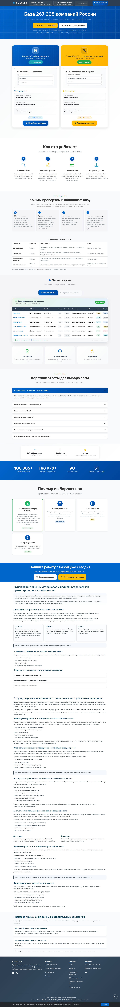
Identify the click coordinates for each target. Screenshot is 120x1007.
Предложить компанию (73, 973)
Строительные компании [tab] (71, 293)
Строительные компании (73, 577)
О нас (71, 965)
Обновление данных (75, 978)
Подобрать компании (37, 123)
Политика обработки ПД (76, 983)
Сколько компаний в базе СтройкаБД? (27, 404)
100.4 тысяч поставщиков (74, 25)
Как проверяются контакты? (24, 417)
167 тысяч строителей (46, 25)
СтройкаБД (21, 3)
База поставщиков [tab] (49, 292)
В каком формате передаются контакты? (28, 430)
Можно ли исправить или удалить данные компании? (32, 436)
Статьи (47, 976)
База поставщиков (46, 577)
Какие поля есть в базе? (22, 411)
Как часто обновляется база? (24, 423)
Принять (105, 1004)
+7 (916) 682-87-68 (101, 2)
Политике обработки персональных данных (67, 1004)
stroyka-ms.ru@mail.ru (94, 968)
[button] (115, 996)
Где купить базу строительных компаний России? (31, 390)
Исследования (49, 972)
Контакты (72, 968)
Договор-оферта (74, 987)
